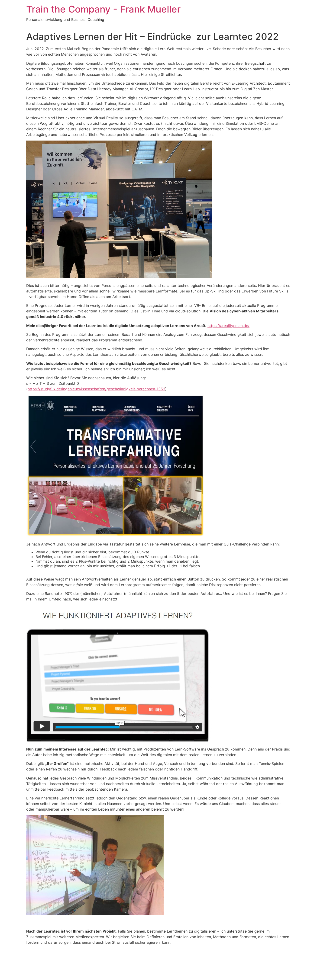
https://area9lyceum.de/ (228, 325)
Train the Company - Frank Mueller (103, 9)
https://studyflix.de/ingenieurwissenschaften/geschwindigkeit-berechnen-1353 (96, 389)
